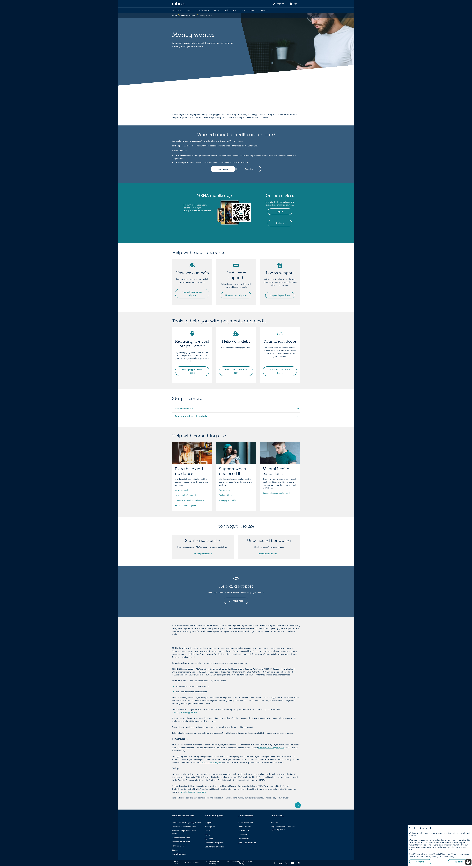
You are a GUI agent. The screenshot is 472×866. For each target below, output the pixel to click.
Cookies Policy (448, 856)
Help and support (188, 15)
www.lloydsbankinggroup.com (185, 712)
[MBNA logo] (178, 4)
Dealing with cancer (227, 495)
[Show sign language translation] (468, 862)
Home (174, 15)
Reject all (459, 861)
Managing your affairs (228, 500)
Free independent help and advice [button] (192, 417)
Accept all (420, 861)
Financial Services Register (210, 762)
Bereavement (224, 490)
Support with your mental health (276, 493)
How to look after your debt (187, 495)
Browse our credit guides (185, 505)
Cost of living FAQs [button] (185, 409)
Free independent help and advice (189, 500)
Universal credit (181, 490)
